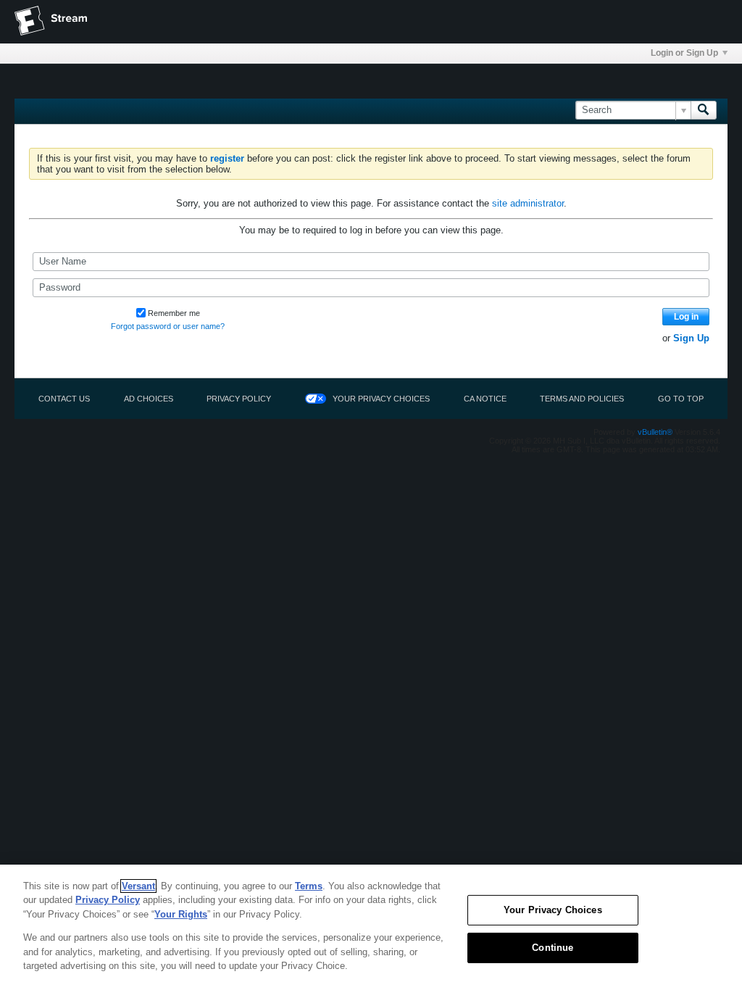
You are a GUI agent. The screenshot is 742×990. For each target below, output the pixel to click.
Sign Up (691, 338)
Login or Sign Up (684, 53)
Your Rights (180, 914)
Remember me (174, 313)
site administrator (528, 203)
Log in (686, 317)
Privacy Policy (239, 398)
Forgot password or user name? (168, 326)
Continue (552, 947)
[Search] (704, 110)
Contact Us (64, 398)
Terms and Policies (582, 398)
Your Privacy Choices (381, 398)
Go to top (681, 398)
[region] (371, 927)
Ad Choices (148, 398)
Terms (308, 886)
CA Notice (485, 398)
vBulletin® (655, 432)
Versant (138, 886)
